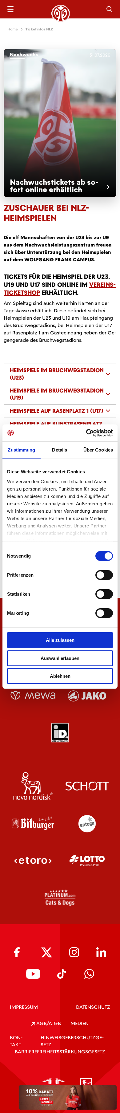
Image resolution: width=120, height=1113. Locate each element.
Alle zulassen (60, 640)
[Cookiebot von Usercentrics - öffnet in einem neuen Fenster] (86, 433)
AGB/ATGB (48, 1023)
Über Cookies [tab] (98, 449)
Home (12, 29)
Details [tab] (59, 449)
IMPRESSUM (24, 1007)
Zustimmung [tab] (21, 449)
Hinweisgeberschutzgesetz (72, 1041)
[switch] (104, 575)
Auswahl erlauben (60, 658)
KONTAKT (16, 1041)
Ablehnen (60, 676)
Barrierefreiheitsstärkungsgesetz (60, 1051)
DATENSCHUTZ (93, 1007)
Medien (79, 1023)
